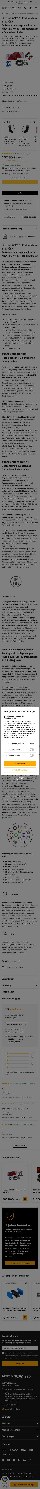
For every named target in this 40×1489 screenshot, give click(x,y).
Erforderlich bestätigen (20, 770)
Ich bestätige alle (20, 763)
